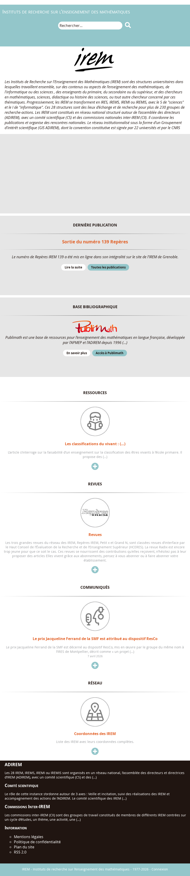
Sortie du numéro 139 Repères (95, 242)
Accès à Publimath (110, 353)
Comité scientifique (21, 785)
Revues (95, 534)
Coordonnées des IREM (95, 733)
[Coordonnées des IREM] (95, 725)
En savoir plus (76, 353)
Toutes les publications (108, 267)
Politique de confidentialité (37, 841)
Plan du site (24, 847)
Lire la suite (73, 267)
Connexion (160, 869)
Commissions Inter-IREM (27, 806)
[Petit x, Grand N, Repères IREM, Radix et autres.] (95, 526)
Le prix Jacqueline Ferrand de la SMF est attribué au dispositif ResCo (95, 638)
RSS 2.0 (20, 852)
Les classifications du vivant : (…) (95, 443)
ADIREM (13, 764)
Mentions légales (28, 836)
